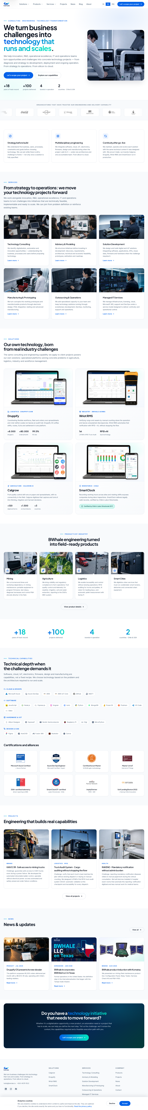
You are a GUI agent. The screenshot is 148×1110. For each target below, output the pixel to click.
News (73, 4)
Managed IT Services (90, 1094)
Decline (112, 1103)
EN (108, 4)
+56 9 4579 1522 (23, 1083)
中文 (113, 4)
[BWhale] (7, 4)
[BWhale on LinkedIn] (6, 1089)
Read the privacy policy (83, 1106)
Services (50, 4)
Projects (63, 4)
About (88, 4)
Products (37, 4)
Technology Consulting (90, 1073)
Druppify (52, 1077)
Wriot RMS (53, 1081)
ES (103, 4)
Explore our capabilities (48, 75)
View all (135, 930)
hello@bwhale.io (10, 1083)
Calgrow (52, 1073)
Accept (125, 1103)
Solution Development (90, 1081)
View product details (72, 607)
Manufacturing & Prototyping (93, 1086)
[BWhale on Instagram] (11, 1089)
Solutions (23, 4)
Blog (81, 4)
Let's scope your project (129, 4)
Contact (119, 1090)
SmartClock (53, 1086)
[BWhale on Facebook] (16, 1089)
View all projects (73, 896)
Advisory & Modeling (90, 1077)
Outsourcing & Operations (92, 1090)
